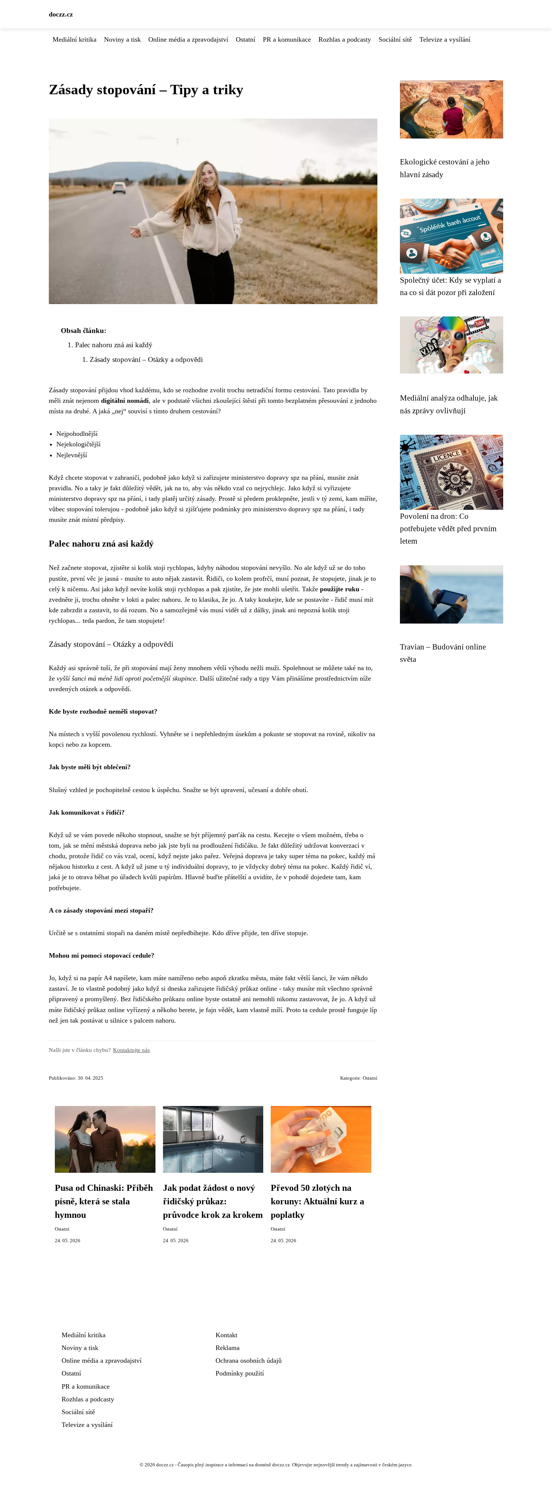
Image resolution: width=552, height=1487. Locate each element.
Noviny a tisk (122, 39)
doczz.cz (61, 14)
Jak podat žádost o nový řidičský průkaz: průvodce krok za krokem (213, 1201)
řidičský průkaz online (246, 988)
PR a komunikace (287, 39)
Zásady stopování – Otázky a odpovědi (146, 359)
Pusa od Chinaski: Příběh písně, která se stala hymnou (104, 1201)
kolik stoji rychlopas (165, 567)
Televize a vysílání (445, 39)
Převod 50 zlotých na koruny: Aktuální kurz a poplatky (317, 1201)
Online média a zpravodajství (188, 39)
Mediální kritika (75, 39)
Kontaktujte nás (131, 1050)
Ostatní (245, 39)
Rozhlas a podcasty (344, 39)
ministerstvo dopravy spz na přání (277, 477)
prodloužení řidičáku (229, 845)
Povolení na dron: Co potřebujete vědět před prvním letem (448, 528)
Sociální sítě (395, 39)
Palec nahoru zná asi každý (113, 345)
